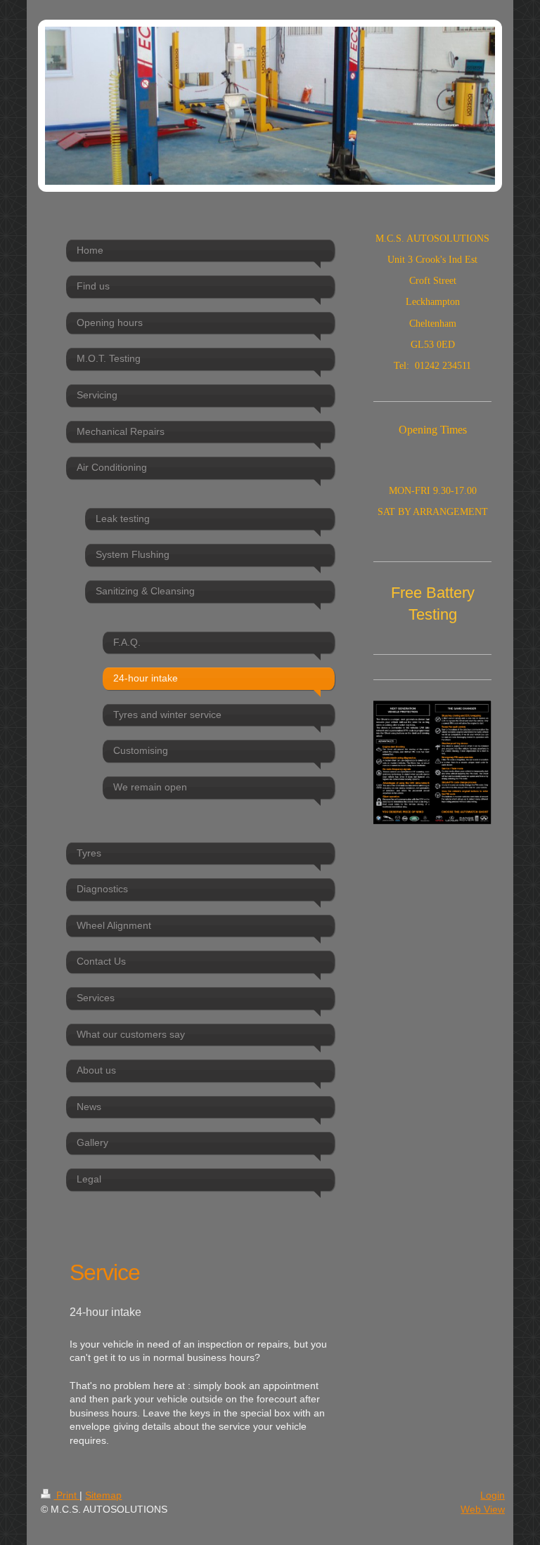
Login (492, 1495)
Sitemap (103, 1495)
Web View (483, 1509)
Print (66, 1495)
